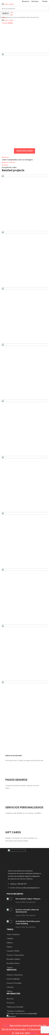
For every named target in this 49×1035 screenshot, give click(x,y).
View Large (45, 177)
